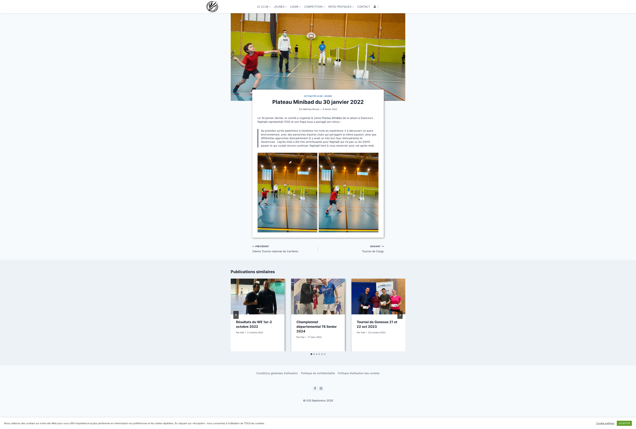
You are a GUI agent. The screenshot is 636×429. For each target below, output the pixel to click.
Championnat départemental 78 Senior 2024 (316, 326)
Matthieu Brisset (311, 109)
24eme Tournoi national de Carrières (275, 249)
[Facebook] (315, 388)
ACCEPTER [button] (624, 423)
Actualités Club (313, 96)
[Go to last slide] (236, 315)
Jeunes (328, 96)
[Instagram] (321, 388)
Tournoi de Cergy (373, 249)
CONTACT (363, 6)
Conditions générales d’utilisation (277, 373)
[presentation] (258, 296)
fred (242, 332)
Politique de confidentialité (318, 373)
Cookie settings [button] (605, 423)
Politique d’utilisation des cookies (359, 373)
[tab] (311, 354)
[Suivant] (400, 315)
